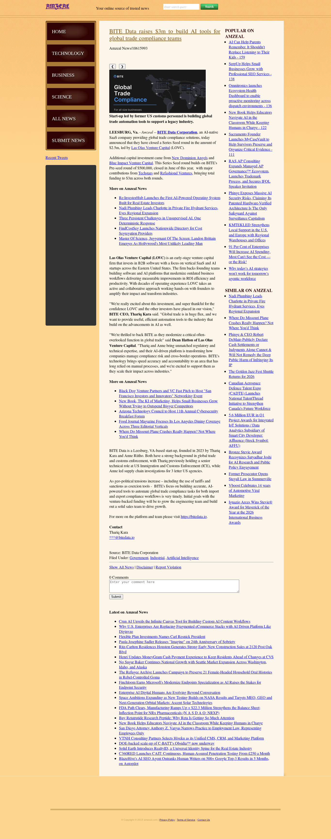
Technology (68, 53)
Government (139, 557)
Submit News (68, 140)
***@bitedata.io (121, 537)
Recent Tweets (57, 157)
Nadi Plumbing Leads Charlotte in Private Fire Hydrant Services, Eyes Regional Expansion (247, 303)
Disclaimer (144, 566)
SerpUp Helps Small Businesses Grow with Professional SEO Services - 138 (250, 71)
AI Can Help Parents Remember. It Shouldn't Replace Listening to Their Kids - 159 (249, 49)
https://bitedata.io (194, 516)
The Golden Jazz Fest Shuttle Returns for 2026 (251, 374)
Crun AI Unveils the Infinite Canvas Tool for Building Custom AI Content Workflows (184, 621)
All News (64, 118)
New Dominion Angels (190, 157)
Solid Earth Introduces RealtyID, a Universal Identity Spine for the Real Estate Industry (185, 748)
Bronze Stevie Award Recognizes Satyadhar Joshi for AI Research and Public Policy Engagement (250, 459)
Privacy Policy (167, 819)
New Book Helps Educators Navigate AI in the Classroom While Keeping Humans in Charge (191, 722)
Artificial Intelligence (182, 557)
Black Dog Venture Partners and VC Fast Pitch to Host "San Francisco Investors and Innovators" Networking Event (165, 393)
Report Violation (168, 566)
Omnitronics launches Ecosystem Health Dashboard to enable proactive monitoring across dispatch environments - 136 (250, 95)
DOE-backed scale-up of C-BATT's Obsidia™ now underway (166, 743)
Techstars (145, 172)
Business (63, 75)
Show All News (121, 566)
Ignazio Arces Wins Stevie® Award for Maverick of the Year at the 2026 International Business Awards (250, 512)
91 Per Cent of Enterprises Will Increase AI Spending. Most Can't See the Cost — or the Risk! (249, 254)
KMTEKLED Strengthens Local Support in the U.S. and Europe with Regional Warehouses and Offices (249, 232)
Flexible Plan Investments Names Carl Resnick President (162, 636)
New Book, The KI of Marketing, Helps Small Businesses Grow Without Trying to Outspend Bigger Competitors (168, 403)
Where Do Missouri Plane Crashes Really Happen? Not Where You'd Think (251, 322)
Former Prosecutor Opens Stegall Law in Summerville (250, 476)
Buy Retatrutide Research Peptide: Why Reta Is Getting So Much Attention (176, 717)
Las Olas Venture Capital (150, 147)
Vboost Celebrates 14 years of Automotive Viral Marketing (249, 490)
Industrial (157, 557)
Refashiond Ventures (176, 172)
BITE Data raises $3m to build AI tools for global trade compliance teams (164, 34)
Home (59, 31)
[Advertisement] (71, 244)
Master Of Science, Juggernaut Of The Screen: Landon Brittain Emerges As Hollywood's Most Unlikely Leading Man (167, 241)
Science (62, 96)
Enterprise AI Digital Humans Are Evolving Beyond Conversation (169, 692)
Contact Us (203, 819)
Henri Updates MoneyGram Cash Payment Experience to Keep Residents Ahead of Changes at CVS (196, 656)
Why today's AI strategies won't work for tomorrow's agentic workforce (249, 273)
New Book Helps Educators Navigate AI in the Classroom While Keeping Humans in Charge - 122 (250, 120)
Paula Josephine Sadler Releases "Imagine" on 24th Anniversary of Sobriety (177, 641)
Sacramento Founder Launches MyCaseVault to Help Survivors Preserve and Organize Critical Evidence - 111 (250, 144)
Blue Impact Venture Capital (131, 162)
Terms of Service (186, 819)
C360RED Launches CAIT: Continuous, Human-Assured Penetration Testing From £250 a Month (194, 753)
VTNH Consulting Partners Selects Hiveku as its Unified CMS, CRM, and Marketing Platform (191, 738)
